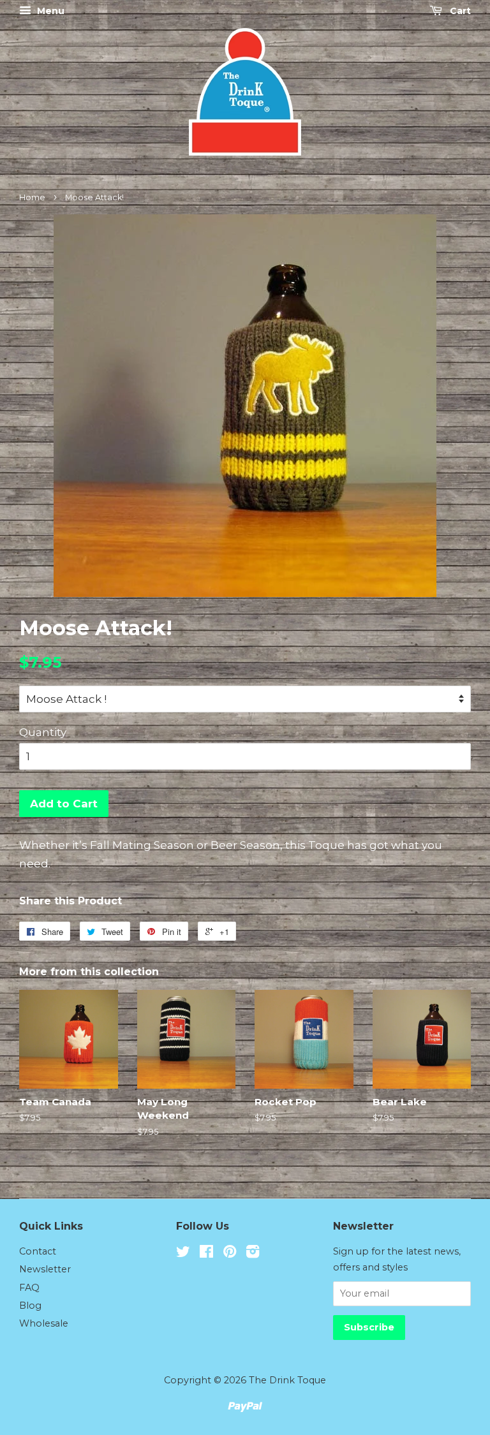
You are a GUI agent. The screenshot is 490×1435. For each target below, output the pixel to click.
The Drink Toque (287, 1380)
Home (32, 197)
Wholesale (43, 1323)
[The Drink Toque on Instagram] (253, 1254)
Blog (30, 1305)
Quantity (42, 732)
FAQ (29, 1287)
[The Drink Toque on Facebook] (206, 1254)
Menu (49, 11)
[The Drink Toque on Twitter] (183, 1254)
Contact (37, 1251)
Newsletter (45, 1269)
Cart (459, 11)
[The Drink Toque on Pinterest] (230, 1254)
